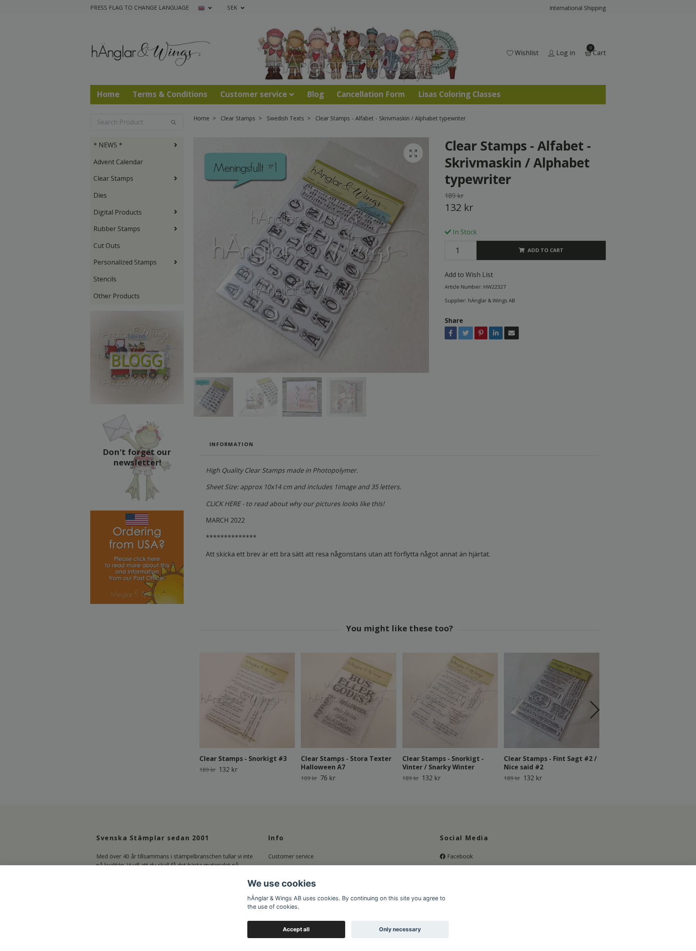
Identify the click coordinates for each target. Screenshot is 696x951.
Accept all (296, 929)
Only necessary (400, 929)
